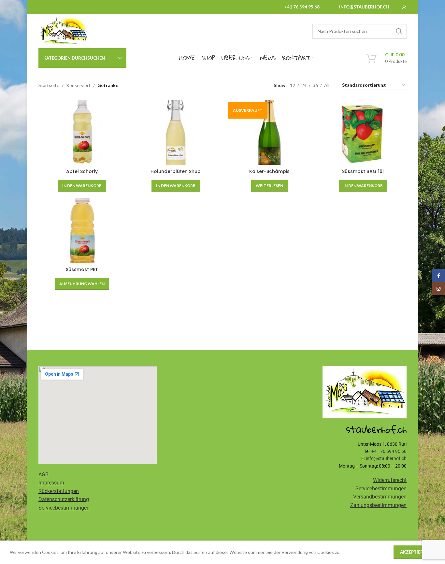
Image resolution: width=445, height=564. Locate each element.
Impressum (51, 483)
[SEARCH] (399, 31)
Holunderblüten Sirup (176, 171)
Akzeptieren (414, 552)
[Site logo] (63, 30)
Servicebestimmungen (381, 488)
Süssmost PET (82, 269)
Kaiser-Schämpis (269, 171)
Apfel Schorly (82, 171)
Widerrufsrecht (390, 480)
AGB (43, 474)
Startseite (48, 85)
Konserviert (78, 85)
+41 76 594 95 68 (302, 6)
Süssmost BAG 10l (363, 171)
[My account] (404, 7)
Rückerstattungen (58, 491)
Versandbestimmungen (380, 497)
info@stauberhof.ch (364, 6)
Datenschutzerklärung (63, 499)
